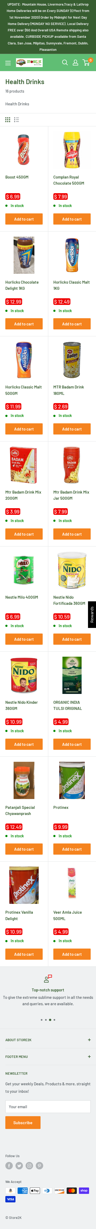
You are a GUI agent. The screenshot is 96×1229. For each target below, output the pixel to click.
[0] (86, 62)
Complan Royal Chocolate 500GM (68, 180)
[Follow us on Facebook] (9, 1165)
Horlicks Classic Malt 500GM (23, 389)
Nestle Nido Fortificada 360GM (69, 600)
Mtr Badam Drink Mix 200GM (23, 495)
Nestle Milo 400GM (21, 597)
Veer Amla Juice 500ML (67, 915)
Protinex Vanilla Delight (19, 915)
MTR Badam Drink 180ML (68, 389)
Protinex (61, 807)
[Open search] (65, 62)
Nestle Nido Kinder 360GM (21, 705)
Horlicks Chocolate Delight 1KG (22, 285)
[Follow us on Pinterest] (39, 1165)
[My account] (75, 62)
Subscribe (23, 1122)
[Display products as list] (16, 119)
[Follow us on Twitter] (19, 1165)
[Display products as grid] (7, 119)
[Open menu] (8, 63)
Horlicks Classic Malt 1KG (71, 285)
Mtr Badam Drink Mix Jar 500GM (71, 495)
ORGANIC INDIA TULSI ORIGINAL (67, 705)
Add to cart (24, 219)
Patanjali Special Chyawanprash (20, 810)
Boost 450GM (17, 177)
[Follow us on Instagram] (29, 1165)
